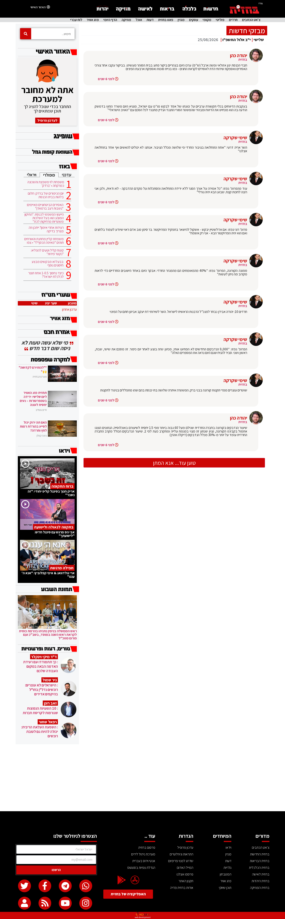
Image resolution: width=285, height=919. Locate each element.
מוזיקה (126, 20)
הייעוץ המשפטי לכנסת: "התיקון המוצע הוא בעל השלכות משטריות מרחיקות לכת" (44, 218)
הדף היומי (110, 20)
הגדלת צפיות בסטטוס (141, 867)
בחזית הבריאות (259, 861)
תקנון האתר (186, 881)
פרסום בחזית (146, 847)
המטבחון (225, 874)
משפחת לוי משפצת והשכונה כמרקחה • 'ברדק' (45, 183)
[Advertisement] (142, 777)
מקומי (207, 20)
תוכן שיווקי (225, 887)
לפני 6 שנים (106, 79)
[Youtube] (65, 903)
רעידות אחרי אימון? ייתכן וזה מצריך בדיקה (46, 229)
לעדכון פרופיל (47, 120)
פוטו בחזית (165, 20)
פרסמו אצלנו (185, 874)
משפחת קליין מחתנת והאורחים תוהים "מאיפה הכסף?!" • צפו (44, 240)
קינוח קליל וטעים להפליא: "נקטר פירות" (47, 252)
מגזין (181, 20)
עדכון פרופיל (185, 847)
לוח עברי (76, 20)
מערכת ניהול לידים (143, 854)
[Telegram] (65, 885)
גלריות (227, 867)
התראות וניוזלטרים (181, 854)
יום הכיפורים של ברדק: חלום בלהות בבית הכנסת (46, 195)
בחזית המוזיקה (259, 887)
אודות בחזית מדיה (181, 887)
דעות (150, 20)
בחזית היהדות (260, 881)
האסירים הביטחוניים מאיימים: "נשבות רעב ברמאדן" (44, 206)
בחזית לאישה (260, 874)
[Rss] (45, 903)
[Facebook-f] (45, 885)
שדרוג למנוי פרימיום (180, 861)
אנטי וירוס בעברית (143, 861)
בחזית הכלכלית (259, 867)
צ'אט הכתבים (251, 20)
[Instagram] (85, 903)
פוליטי (220, 20)
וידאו (228, 847)
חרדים (233, 20)
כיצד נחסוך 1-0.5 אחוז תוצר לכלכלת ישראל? (46, 275)
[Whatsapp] (85, 885)
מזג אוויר (93, 20)
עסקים (193, 20)
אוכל (139, 20)
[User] (24, 903)
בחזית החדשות (259, 854)
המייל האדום (185, 867)
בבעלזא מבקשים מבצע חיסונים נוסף (47, 263)
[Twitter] (24, 885)
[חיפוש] (25, 33)
